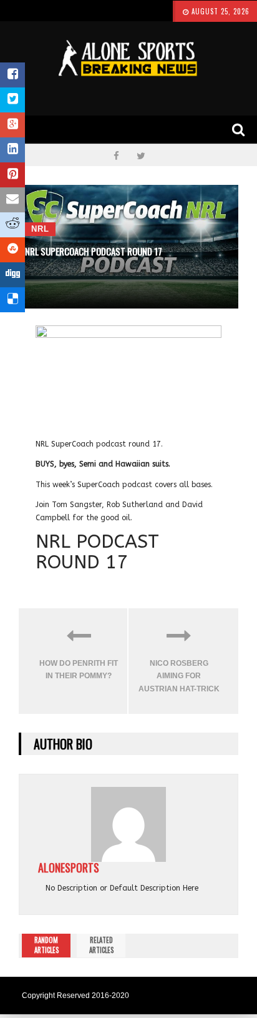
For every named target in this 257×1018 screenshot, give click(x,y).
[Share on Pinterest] (12, 174)
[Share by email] (12, 199)
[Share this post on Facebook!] (12, 74)
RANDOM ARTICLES (46, 945)
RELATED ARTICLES (101, 945)
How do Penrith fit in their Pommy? (78, 669)
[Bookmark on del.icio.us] (12, 299)
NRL (40, 229)
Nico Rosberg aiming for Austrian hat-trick (179, 676)
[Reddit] (12, 224)
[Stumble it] (12, 249)
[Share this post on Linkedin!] (12, 149)
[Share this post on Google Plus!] (12, 124)
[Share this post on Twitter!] (12, 99)
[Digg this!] (12, 274)
